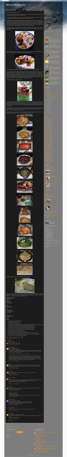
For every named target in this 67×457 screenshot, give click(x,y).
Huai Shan (48, 139)
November (48, 99)
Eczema (46, 134)
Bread (46, 123)
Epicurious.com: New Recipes (40, 443)
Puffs (51, 151)
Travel (49, 160)
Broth (51, 123)
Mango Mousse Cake (52, 81)
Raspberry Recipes (12, 393)
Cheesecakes (47, 126)
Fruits (51, 136)
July (47, 104)
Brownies (47, 124)
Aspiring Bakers (47, 121)
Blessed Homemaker (16, 4)
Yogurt (47, 162)
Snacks (49, 156)
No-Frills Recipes (49, 205)
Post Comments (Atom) (14, 426)
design (38, 27)
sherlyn (10, 413)
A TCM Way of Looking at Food (50, 216)
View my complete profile (49, 14)
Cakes (51, 124)
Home (25, 424)
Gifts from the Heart (48, 138)
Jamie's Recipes (38, 444)
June (48, 105)
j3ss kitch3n (11, 341)
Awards (46, 122)
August (48, 103)
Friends (50, 135)
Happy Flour (48, 182)
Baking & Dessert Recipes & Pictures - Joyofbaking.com (44, 432)
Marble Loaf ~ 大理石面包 (53, 206)
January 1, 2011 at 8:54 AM (13, 396)
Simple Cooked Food (48, 154)
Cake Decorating (38, 438)
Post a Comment (10, 420)
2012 (47, 90)
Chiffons (10, 338)
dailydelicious (11, 377)
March (48, 109)
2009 (47, 113)
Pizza (49, 150)
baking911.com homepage (39, 435)
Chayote (49, 125)
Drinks (51, 132)
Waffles (46, 161)
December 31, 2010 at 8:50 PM (13, 383)
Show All (59, 218)
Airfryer (48, 120)
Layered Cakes (14, 338)
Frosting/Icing (47, 136)
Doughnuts (47, 132)
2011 (47, 91)
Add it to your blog (21, 433)
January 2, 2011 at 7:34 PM (13, 410)
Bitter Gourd (49, 122)
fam (48, 134)
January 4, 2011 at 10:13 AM (13, 418)
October (48, 100)
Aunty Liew (11, 399)
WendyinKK (11, 347)
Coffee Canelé (52, 199)
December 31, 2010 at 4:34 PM (13, 374)
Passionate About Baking (50, 176)
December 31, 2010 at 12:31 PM (14, 368)
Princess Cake (47, 151)
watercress (50, 161)
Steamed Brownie (49, 97)
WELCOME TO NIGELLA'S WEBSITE (41, 452)
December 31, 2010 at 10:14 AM (14, 344)
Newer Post (9, 424)
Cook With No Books (49, 169)
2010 (47, 92)
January (48, 112)
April (47, 108)
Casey (10, 371)
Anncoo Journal (48, 166)
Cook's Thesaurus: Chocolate (40, 440)
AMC (50, 120)
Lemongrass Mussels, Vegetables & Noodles (52, 212)
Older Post (40, 424)
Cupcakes (51, 131)
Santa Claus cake (19, 17)
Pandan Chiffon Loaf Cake (53, 183)
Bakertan (8, 52)
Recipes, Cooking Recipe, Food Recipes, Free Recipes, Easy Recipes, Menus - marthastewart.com (45, 449)
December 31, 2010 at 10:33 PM (14, 390)
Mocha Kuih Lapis (48, 189)
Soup (46, 157)
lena (9, 386)
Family (51, 134)
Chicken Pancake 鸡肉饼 (49, 167)
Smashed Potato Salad (49, 196)
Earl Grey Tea (49, 133)
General (48, 137)
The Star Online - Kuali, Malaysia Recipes (42, 450)
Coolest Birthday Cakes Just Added (41, 441)
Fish (47, 135)
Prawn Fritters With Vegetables (51, 96)
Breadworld (37, 437)
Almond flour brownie (53, 170)
